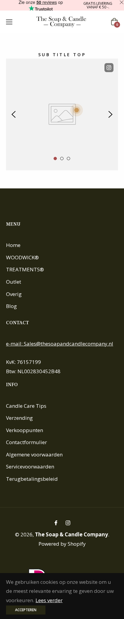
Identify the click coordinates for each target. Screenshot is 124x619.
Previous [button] (14, 114)
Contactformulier (26, 442)
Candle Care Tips (26, 405)
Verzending (19, 417)
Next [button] (110, 114)
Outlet (13, 281)
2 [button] (62, 158)
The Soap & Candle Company (71, 534)
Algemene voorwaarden (34, 454)
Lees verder (49, 600)
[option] (62, 114)
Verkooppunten (24, 430)
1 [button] (55, 158)
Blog (11, 306)
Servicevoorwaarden (30, 466)
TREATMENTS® (25, 269)
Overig (14, 294)
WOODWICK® (22, 257)
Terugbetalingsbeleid (32, 478)
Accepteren (25, 609)
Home (13, 245)
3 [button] (68, 158)
